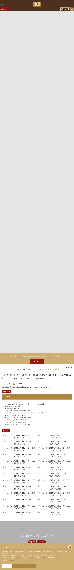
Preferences (51, 557)
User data (38, 557)
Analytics (5, 560)
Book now (5, 9)
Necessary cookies (8, 557)
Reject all (7, 566)
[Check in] (21, 356)
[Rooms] (49, 356)
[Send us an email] (65, 9)
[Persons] (61, 356)
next (71, 367)
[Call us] (62, 9)
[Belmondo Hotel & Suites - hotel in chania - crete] (37, 3)
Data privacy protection (46, 555)
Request (32, 542)
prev (68, 367)
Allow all (31, 566)
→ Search (37, 361)
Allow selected (19, 566)
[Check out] (37, 356)
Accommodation (21, 369)
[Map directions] (68, 9)
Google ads (25, 557)
